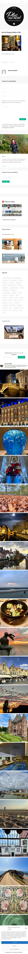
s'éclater (5, 307)
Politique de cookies (8, 952)
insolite (5, 297)
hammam (5, 295)
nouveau (5, 302)
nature (20, 300)
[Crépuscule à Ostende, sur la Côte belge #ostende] (14, 642)
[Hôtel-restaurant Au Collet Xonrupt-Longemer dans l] (14, 613)
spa (11, 307)
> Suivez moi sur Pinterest (8, 219)
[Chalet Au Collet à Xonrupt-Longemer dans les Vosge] (14, 757)
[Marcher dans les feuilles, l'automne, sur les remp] (14, 498)
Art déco (5, 280)
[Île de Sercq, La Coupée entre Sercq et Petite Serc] (14, 871)
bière (4, 285)
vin (10, 310)
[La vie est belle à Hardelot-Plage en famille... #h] (14, 814)
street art (16, 307)
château (23, 287)
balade (20, 280)
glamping (14, 292)
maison (21, 297)
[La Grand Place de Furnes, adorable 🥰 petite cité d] (14, 670)
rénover (20, 305)
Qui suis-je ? (4, 166)
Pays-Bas (17, 302)
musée (15, 300)
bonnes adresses (12, 285)
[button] (26, 928)
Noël (11, 302)
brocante (5, 287)
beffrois (5, 282)
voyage (15, 310)
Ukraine (5, 310)
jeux (16, 297)
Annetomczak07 (12, 70)
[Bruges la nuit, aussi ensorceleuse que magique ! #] (14, 384)
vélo (20, 310)
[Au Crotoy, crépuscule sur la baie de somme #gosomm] (14, 584)
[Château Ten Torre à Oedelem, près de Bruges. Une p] (14, 728)
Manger (5, 300)
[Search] (26, 1)
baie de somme (13, 280)
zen (4, 312)
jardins (11, 297)
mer (10, 300)
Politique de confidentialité (17, 952)
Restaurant (12, 305)
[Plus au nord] (14, 16)
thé (22, 307)
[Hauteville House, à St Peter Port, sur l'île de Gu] (14, 843)
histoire (11, 295)
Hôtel (17, 295)
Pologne (5, 305)
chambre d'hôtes (14, 287)
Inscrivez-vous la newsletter (14, 353)
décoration (6, 290)
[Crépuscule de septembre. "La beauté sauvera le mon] (14, 699)
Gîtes (20, 292)
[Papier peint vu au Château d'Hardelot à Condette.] (14, 900)
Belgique (12, 282)
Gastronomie (6, 292)
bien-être (18, 282)
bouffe (20, 285)
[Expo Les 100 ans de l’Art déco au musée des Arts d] (14, 441)
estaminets (13, 290)
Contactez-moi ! (6, 321)
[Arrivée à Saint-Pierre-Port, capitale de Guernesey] (14, 785)
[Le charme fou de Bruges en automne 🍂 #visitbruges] (14, 556)
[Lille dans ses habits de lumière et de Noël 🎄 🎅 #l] (14, 412)
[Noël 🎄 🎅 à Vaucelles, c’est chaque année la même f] (14, 470)
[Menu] (1, 1)
